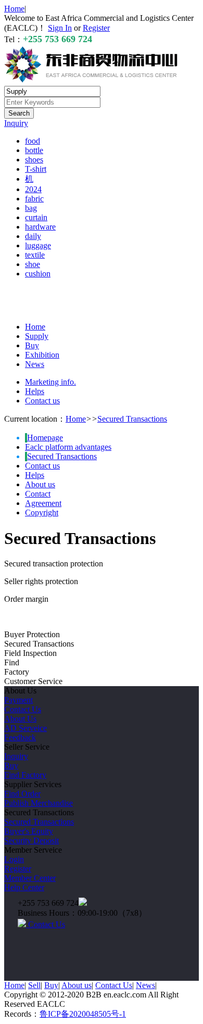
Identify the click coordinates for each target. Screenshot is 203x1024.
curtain (36, 217)
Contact (37, 493)
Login (14, 859)
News (34, 364)
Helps (34, 391)
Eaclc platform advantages (68, 447)
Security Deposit (31, 840)
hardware (40, 226)
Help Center (24, 887)
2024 (33, 189)
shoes (34, 159)
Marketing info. (50, 381)
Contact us (42, 400)
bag (31, 208)
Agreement (43, 503)
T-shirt (35, 169)
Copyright (41, 512)
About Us (20, 718)
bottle (34, 150)
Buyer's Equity (28, 831)
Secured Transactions (132, 418)
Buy (32, 345)
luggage (38, 245)
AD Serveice (25, 728)
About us (40, 484)
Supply (36, 336)
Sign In (60, 27)
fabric (34, 198)
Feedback (20, 737)
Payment (18, 700)
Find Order (22, 793)
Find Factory (25, 774)
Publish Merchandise (38, 803)
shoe (32, 264)
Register (96, 27)
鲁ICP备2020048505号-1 (83, 1013)
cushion (37, 273)
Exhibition (42, 354)
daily (33, 236)
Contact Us (22, 709)
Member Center (30, 878)
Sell (34, 985)
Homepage (45, 437)
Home (14, 8)
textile (35, 254)
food (32, 140)
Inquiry (16, 123)
